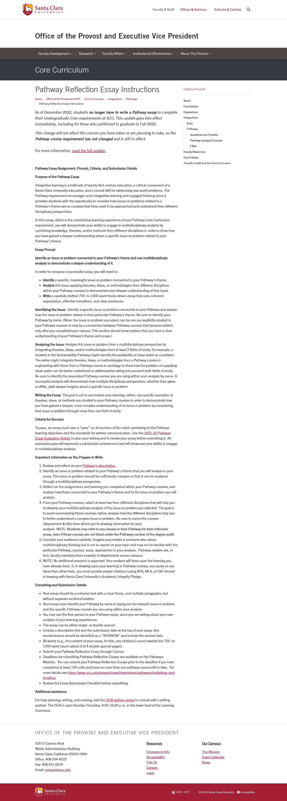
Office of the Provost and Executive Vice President (117, 35)
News (206, 762)
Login (150, 773)
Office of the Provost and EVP (63, 99)
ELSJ (190, 123)
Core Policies (191, 157)
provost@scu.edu (58, 770)
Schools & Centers (227, 9)
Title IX (151, 762)
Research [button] (89, 53)
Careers (152, 768)
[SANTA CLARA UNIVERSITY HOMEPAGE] (50, 792)
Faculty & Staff (163, 9)
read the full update (88, 150)
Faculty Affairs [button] (116, 53)
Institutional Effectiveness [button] (155, 53)
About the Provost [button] (197, 53)
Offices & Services (193, 9)
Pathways (131, 99)
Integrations (115, 99)
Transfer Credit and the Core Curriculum (207, 163)
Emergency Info (157, 752)
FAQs (193, 146)
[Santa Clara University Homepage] (43, 14)
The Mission (211, 752)
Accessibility (155, 757)
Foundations (191, 106)
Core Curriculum (94, 99)
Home (38, 99)
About (187, 100)
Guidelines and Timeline (204, 134)
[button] (248, 9)
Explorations (191, 112)
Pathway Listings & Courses (206, 140)
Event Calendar (213, 757)
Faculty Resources (194, 151)
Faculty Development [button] (57, 53)
